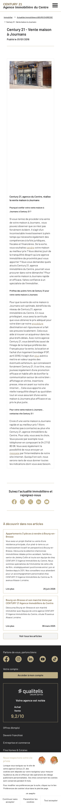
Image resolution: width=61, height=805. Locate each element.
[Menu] (55, 5)
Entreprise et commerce (16, 742)
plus (36, 355)
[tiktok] (55, 659)
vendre (30, 247)
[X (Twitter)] (30, 501)
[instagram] (18, 659)
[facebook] (6, 659)
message (15, 453)
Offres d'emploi (11, 727)
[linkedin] (30, 659)
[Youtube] (46, 501)
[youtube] (43, 659)
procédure (37, 323)
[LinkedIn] (38, 501)
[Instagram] (22, 501)
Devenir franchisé (13, 735)
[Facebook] (14, 501)
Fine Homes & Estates (15, 750)
